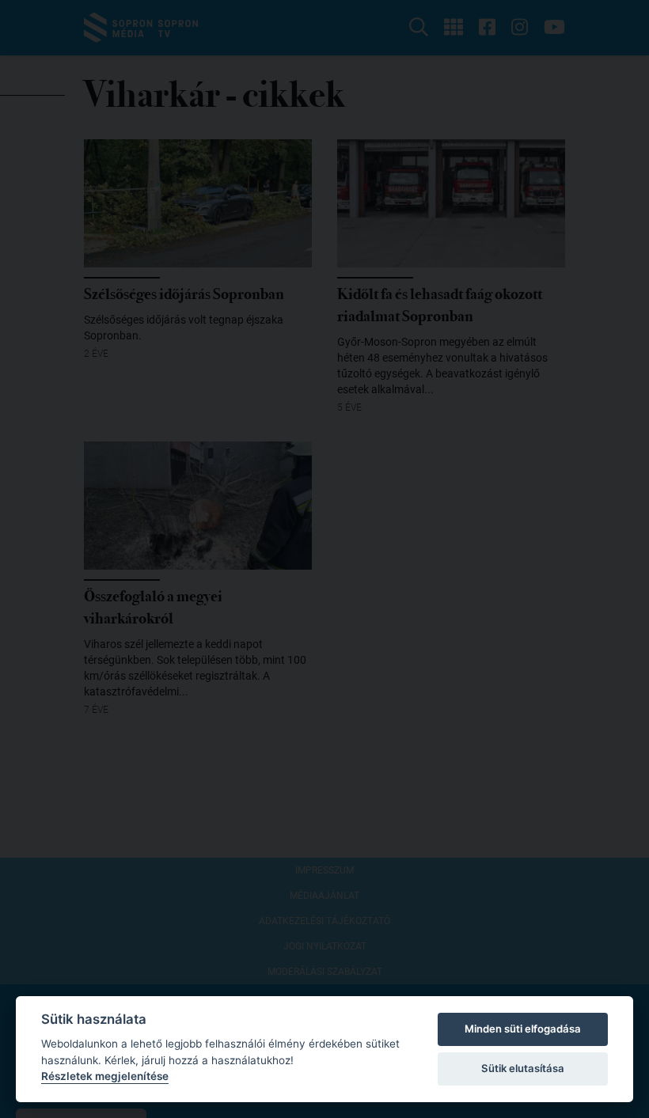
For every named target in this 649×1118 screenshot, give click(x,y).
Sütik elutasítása (522, 1068)
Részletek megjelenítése (105, 1076)
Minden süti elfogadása (523, 1028)
